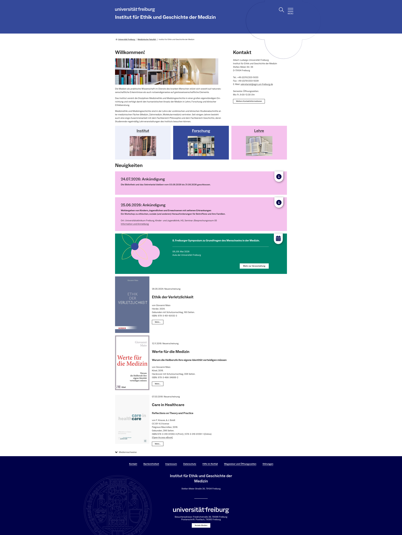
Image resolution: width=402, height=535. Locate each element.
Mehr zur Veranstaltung (254, 266)
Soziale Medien (201, 525)
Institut (143, 130)
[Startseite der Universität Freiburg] (135, 10)
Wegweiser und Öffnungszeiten (240, 463)
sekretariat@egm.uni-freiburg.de (257, 84)
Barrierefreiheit (151, 463)
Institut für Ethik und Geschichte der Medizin (165, 17)
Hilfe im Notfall (210, 463)
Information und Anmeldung (135, 224)
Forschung (201, 130)
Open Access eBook (162, 437)
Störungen (268, 463)
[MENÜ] (290, 10)
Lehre (259, 130)
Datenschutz (189, 463)
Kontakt (133, 463)
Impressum (171, 463)
